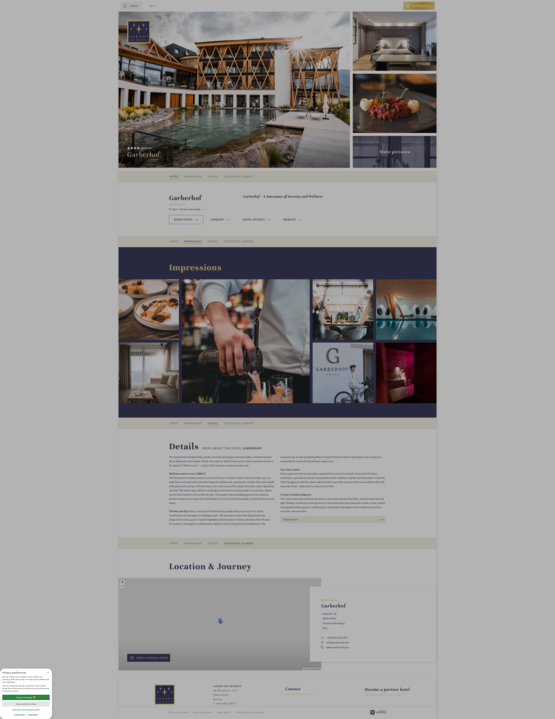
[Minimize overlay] (48, 672)
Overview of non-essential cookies (26, 709)
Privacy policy (19, 714)
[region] (26, 684)
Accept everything (24, 697)
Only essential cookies (26, 704)
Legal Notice (33, 714)
